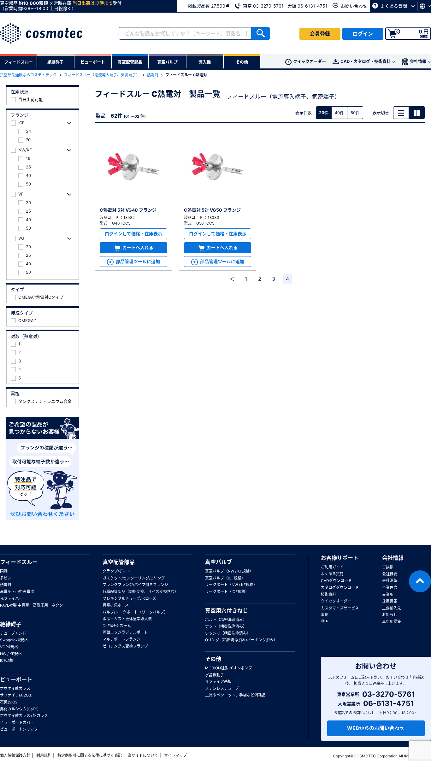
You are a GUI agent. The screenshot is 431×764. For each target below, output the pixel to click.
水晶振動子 (214, 675)
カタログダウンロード (340, 587)
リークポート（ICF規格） (227, 591)
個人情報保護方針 (15, 755)
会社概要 (389, 574)
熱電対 (153, 75)
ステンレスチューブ (222, 688)
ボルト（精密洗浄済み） (226, 619)
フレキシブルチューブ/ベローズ (129, 598)
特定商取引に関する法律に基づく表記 (89, 755)
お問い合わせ (353, 6)
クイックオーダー (309, 61)
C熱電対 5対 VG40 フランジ (128, 210)
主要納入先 (391, 608)
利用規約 (43, 755)
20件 (323, 112)
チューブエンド (13, 633)
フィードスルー (19, 562)
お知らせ (389, 614)
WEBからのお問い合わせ (375, 728)
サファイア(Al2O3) (16, 695)
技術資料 (328, 594)
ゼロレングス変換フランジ (125, 646)
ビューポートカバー (17, 722)
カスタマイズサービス (340, 608)
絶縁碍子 (10, 624)
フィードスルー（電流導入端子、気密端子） (102, 75)
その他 (213, 659)
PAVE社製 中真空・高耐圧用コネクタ (31, 605)
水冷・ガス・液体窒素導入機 (127, 618)
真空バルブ (218, 562)
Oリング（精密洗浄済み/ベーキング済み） (241, 640)
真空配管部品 (119, 562)
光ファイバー (11, 598)
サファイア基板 (218, 681)
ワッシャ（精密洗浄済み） (228, 633)
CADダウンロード (336, 580)
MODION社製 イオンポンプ (228, 668)
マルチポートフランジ (121, 639)
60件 (355, 112)
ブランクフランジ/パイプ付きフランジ (135, 584)
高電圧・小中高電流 (17, 591)
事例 (324, 614)
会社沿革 (389, 580)
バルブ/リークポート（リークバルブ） (135, 612)
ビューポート (16, 679)
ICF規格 (7, 660)
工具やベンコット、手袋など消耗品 (235, 695)
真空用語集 (391, 621)
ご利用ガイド (332, 567)
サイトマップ (175, 755)
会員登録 (320, 34)
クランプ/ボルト (116, 571)
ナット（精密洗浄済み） (226, 626)
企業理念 (389, 587)
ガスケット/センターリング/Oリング (134, 578)
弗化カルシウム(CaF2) (19, 709)
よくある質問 (393, 6)
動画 (324, 621)
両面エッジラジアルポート (125, 632)
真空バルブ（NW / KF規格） (229, 571)
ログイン (363, 34)
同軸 (4, 571)
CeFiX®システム (117, 625)
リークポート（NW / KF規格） (231, 584)
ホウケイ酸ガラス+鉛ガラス (24, 715)
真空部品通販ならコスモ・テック (29, 75)
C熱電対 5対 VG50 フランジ (212, 210)
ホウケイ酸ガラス (15, 688)
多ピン (5, 578)
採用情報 (389, 601)
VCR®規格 (9, 646)
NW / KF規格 (11, 653)
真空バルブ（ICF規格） (225, 578)
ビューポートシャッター (21, 729)
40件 (339, 112)
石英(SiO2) (9, 702)
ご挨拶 (387, 567)
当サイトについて (143, 755)
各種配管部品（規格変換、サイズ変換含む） (140, 591)
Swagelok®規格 (14, 640)
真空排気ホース (116, 605)
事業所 (387, 594)
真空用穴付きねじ (226, 611)
